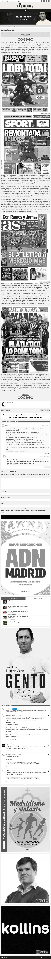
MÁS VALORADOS (38, 598)
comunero (7, 425)
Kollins (7, 745)
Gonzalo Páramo (11, 603)
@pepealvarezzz (18, 746)
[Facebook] (19, 39)
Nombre (3, 491)
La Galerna (9, 32)
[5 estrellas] (27, 35)
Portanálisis (9, 26)
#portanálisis (9, 759)
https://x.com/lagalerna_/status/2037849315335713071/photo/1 (21, 778)
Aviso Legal (38, 957)
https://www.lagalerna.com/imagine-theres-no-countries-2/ (24, 777)
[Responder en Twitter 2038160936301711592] (6, 750)
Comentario (4, 477)
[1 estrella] (23, 35)
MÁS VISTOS (13, 598)
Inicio (3, 26)
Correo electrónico (6, 497)
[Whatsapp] (29, 39)
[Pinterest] (27, 39)
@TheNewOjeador (10, 746)
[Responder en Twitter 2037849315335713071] (6, 782)
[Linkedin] (24, 39)
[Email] (32, 39)
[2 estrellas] (24, 35)
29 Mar (19, 715)
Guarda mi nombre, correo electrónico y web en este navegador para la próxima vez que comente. (23, 511)
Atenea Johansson (11, 619)
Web (2, 503)
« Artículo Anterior (5, 410)
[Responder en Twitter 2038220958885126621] (6, 739)
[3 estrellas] (25, 35)
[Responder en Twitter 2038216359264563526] (6, 767)
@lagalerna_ (14, 715)
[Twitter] (21, 39)
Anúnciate (48, 957)
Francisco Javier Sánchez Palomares (14, 614)
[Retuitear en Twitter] (4, 743)
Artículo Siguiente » (45, 410)
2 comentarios (47, 32)
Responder (47, 453)
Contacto (43, 957)
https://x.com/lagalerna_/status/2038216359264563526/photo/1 (21, 763)
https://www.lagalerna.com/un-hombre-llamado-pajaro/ (22, 762)
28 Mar (19, 770)
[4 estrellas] (26, 35)
